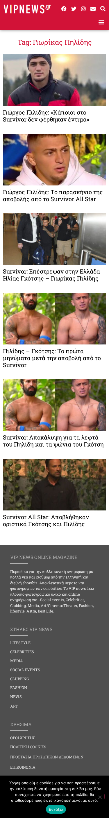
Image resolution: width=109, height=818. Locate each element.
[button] (101, 22)
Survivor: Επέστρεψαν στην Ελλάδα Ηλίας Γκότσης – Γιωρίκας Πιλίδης (51, 274)
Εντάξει (56, 809)
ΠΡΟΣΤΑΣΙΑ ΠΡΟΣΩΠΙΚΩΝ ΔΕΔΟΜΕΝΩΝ (46, 757)
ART (14, 706)
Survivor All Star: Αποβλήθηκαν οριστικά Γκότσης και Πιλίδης (46, 520)
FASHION (18, 687)
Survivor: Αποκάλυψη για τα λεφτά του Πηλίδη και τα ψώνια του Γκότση (53, 440)
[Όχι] (100, 796)
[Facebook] (64, 8)
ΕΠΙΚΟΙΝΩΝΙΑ (22, 767)
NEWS (16, 696)
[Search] (103, 8)
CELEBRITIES (22, 651)
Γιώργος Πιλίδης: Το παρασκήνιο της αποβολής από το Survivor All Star (53, 195)
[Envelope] (93, 8)
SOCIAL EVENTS (25, 669)
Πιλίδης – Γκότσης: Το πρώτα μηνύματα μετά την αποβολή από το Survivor (52, 358)
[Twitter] (73, 8)
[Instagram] (83, 8)
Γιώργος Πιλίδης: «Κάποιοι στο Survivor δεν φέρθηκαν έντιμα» (46, 115)
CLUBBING (19, 678)
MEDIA (16, 660)
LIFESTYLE (20, 642)
